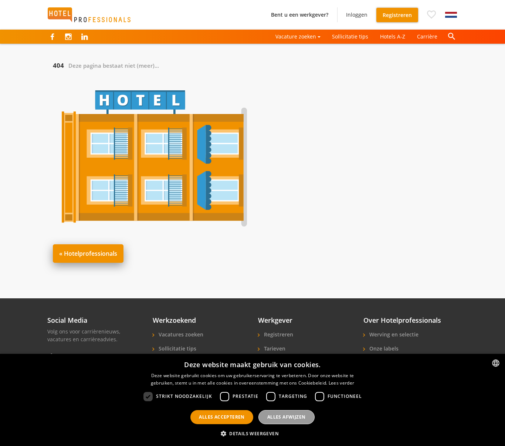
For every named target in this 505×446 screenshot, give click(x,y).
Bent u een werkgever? (299, 14)
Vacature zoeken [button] (295, 36)
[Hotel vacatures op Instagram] (68, 37)
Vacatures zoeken (180, 334)
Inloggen (356, 14)
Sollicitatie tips (350, 36)
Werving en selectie (393, 334)
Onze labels (383, 348)
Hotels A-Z (392, 36)
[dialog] (252, 400)
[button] (431, 15)
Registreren (397, 15)
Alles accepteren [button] (221, 417)
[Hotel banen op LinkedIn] (84, 37)
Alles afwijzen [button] (286, 417)
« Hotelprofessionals (88, 253)
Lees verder (341, 383)
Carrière (427, 36)
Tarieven (273, 348)
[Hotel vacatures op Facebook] (52, 37)
